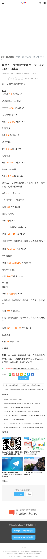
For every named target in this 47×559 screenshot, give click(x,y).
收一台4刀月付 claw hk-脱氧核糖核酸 (17, 407)
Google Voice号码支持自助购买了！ (26, 368)
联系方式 (23, 547)
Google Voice (6, 438)
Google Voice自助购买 (23, 537)
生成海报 (24, 378)
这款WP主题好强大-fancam (13, 399)
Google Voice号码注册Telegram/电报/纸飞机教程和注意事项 (12, 474)
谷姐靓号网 (23, 2)
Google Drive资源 (24, 553)
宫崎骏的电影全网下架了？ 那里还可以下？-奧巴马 (22, 403)
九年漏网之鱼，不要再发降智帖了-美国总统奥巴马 (21, 411)
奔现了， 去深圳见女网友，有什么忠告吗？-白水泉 (23, 67)
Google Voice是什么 (37, 552)
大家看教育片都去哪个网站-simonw (34, 473)
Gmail (26, 438)
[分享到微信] (25, 374)
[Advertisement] (23, 31)
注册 (29, 494)
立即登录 (19, 494)
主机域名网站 (10, 57)
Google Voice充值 (12, 553)
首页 (2, 57)
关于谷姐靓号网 (35, 553)
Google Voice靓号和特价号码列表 (12, 453)
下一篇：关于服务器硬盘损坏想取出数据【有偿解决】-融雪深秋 (23, 389)
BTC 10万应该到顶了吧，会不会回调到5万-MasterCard (23, 423)
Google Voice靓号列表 (23, 530)
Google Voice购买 (25, 552)
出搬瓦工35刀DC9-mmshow (14, 419)
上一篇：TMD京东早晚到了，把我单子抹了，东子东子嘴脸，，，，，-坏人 (24, 385)
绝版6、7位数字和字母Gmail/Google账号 (32, 453)
